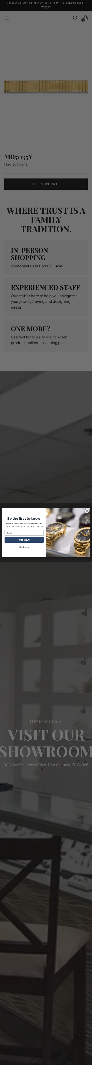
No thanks (24, 547)
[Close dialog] (87, 511)
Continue (24, 539)
